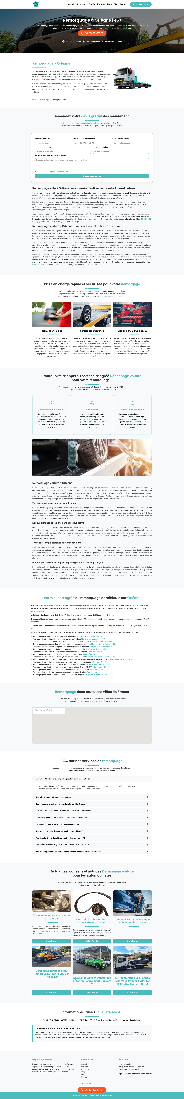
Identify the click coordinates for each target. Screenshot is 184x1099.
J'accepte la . (52, 171)
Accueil (71, 4)
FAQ (116, 4)
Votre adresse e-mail (120, 138)
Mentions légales (125, 1064)
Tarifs (92, 4)
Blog (109, 4)
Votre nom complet (42, 138)
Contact (123, 4)
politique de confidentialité (57, 171)
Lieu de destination (100, 147)
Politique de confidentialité (128, 1069)
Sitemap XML (86, 1083)
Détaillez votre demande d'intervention (50, 156)
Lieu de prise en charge (44, 147)
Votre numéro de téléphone (84, 138)
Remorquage (44, 100)
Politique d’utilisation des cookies (131, 1067)
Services (81, 4)
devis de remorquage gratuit (84, 123)
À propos (101, 4)
